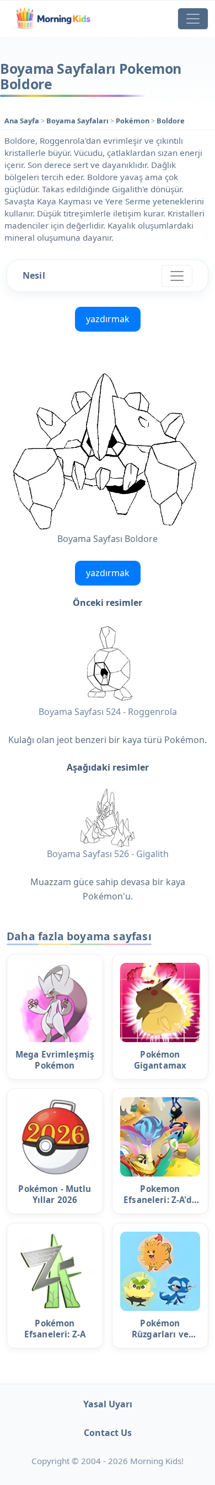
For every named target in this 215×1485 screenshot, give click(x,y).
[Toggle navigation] (193, 19)
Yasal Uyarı (107, 1404)
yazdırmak (108, 319)
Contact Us (108, 1433)
